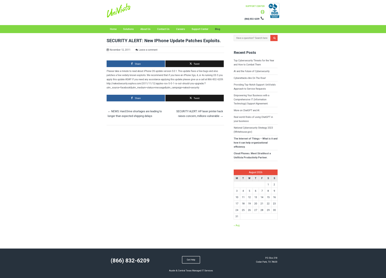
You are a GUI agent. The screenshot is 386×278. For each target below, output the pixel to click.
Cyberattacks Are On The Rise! (250, 78)
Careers (180, 29)
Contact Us (163, 29)
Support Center (200, 29)
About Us (145, 29)
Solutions (128, 29)
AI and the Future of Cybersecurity (252, 71)
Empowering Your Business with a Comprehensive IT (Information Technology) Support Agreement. (251, 99)
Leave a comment (148, 49)
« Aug (237, 225)
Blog (217, 29)
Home (113, 29)
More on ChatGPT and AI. (247, 110)
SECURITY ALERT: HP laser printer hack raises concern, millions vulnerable (199, 114)
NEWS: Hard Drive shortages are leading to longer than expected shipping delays (135, 113)
